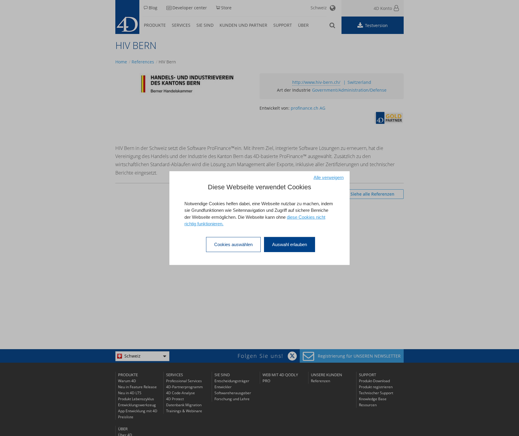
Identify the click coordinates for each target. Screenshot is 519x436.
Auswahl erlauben (289, 244)
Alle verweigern (329, 177)
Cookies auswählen (233, 244)
